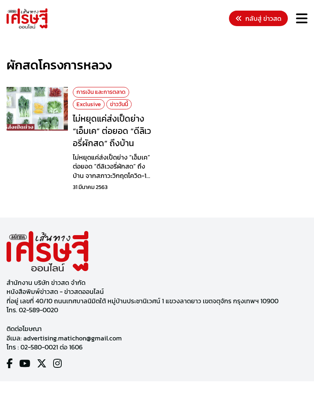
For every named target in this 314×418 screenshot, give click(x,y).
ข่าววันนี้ (119, 104)
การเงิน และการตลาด (101, 92)
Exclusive (88, 104)
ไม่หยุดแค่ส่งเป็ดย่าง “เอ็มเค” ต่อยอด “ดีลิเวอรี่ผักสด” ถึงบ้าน (112, 130)
